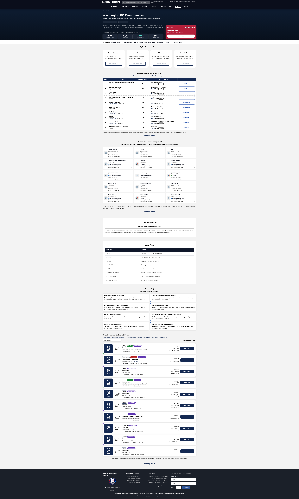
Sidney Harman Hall (115, 107)
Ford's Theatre (113, 112)
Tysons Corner (137, 351)
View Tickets (181, 36)
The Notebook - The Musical (130, 359)
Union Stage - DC (126, 429)
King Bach (124, 439)
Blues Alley (112, 92)
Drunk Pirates (125, 370)
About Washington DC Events (112, 487)
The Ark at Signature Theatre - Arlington (121, 97)
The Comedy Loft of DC (127, 440)
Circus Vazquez (126, 348)
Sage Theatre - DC (126, 372)
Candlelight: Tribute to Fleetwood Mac (132, 416)
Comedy (154, 6)
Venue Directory (177, 231)
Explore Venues (113, 64)
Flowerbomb (125, 427)
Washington (143, 363)
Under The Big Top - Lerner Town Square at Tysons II (134, 349)
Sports (163, 6)
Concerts (125, 6)
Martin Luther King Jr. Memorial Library (131, 418)
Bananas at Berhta (126, 406)
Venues (177, 6)
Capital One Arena (114, 102)
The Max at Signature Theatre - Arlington (121, 82)
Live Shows (144, 6)
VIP (170, 6)
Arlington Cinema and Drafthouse (119, 126)
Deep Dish (124, 404)
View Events (186, 83)
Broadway (135, 6)
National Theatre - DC (115, 87)
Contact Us (112, 490)
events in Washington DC (163, 458)
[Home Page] (111, 2)
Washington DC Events (107, 10)
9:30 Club (112, 117)
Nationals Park (113, 122)
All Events (114, 6)
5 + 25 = (173, 487)
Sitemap (148, 496)
